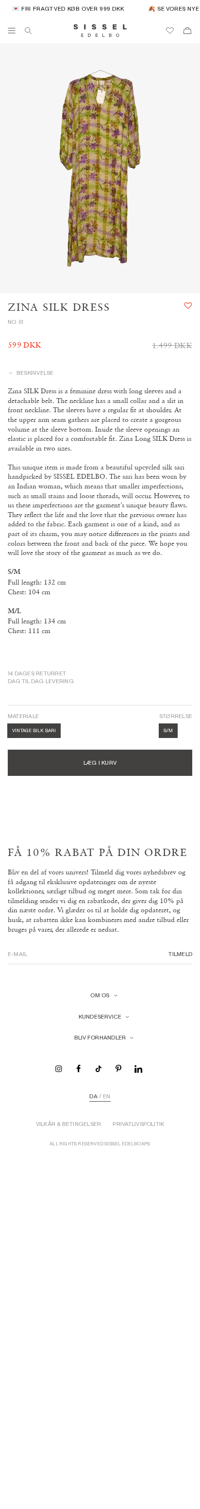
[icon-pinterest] (118, 1068)
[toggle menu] (12, 30)
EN (106, 1096)
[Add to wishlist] (188, 306)
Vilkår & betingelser (68, 1124)
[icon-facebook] (79, 1068)
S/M (168, 730)
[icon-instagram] (59, 1068)
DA (93, 1096)
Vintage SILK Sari (34, 730)
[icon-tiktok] (98, 1068)
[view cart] (187, 30)
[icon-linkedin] (138, 1068)
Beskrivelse (35, 373)
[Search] (28, 30)
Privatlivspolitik (138, 1124)
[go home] (100, 30)
